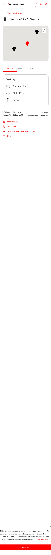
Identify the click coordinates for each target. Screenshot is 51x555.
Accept (25, 547)
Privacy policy (43, 539)
